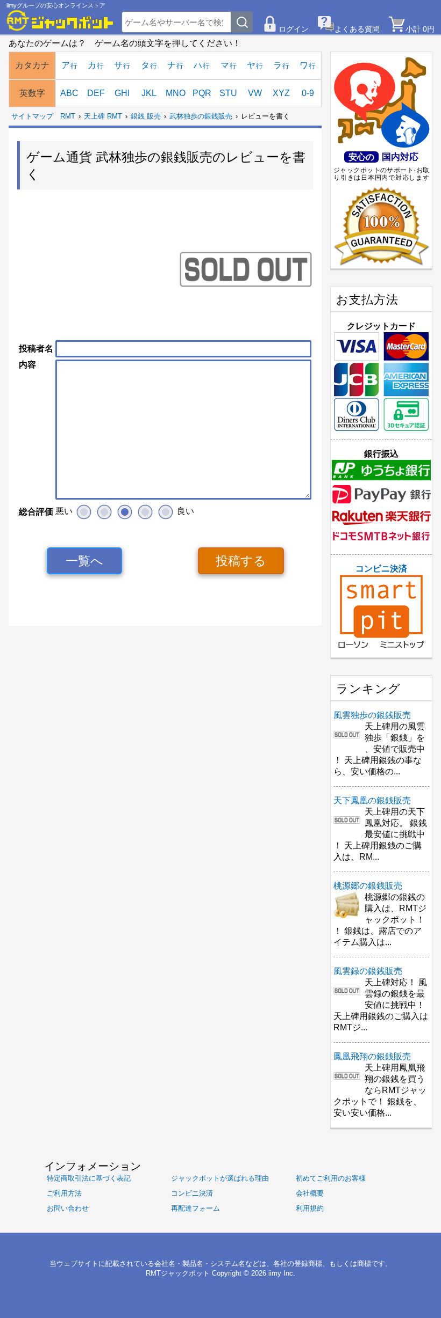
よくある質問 (357, 29)
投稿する (241, 561)
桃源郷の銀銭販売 (367, 885)
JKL (149, 93)
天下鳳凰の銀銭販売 (372, 800)
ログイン (294, 29)
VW (255, 93)
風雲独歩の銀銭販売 (372, 715)
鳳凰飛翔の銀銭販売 (372, 1056)
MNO (176, 93)
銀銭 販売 (146, 116)
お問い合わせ (68, 1208)
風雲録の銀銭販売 (367, 971)
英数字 (32, 93)
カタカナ (32, 65)
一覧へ (84, 561)
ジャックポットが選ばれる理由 (220, 1178)
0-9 (308, 93)
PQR (202, 93)
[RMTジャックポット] (60, 20)
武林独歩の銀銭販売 (200, 116)
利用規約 (310, 1208)
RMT (67, 116)
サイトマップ (32, 116)
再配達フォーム (195, 1208)
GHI (122, 93)
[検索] (242, 22)
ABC (69, 93)
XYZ (281, 93)
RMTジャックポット (178, 1273)
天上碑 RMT (103, 116)
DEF (96, 93)
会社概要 (310, 1193)
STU (228, 93)
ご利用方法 (64, 1193)
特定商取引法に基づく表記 (89, 1178)
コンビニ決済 (381, 568)
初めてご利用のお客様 (331, 1178)
